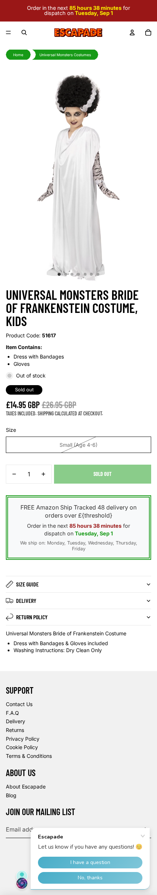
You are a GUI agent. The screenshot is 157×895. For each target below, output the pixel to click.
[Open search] (24, 32)
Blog (11, 795)
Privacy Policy (22, 739)
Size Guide (27, 584)
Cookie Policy (22, 747)
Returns (15, 730)
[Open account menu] (132, 32)
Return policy (31, 616)
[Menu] (8, 32)
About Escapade (26, 786)
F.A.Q (12, 713)
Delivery (26, 600)
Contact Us (19, 704)
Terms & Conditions (29, 756)
